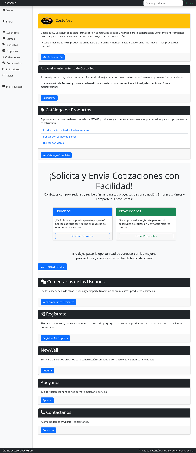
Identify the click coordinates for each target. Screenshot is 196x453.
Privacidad (145, 450)
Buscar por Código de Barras (60, 136)
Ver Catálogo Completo (56, 155)
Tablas (9, 75)
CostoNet (9, 3)
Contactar (48, 430)
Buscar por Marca (53, 143)
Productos (12, 45)
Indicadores (13, 69)
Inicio (9, 10)
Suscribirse (49, 98)
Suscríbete (12, 32)
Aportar (47, 400)
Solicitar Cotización (83, 236)
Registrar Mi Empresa (55, 338)
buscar (190, 3)
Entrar (9, 21)
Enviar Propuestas (146, 236)
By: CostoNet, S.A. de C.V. (181, 450)
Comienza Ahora (52, 267)
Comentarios (14, 63)
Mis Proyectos (14, 86)
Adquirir (47, 370)
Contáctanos (159, 450)
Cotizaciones (12, 57)
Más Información (53, 57)
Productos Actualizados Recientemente (66, 130)
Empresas (12, 51)
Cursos (11, 39)
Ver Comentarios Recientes (58, 302)
